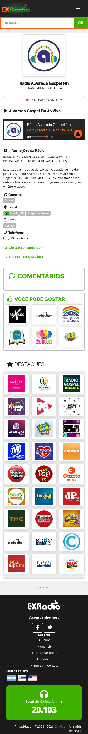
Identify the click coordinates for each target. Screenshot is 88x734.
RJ (22, 213)
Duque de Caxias (38, 213)
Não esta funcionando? (25, 248)
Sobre (46, 640)
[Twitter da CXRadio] (50, 628)
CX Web (59, 726)
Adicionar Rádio (46, 653)
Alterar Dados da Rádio (25, 257)
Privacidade (23, 726)
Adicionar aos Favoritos (46, 100)
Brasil (13, 213)
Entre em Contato (45, 665)
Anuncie (46, 646)
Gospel (9, 200)
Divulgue (46, 659)
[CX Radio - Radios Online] (44, 605)
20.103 (44, 710)
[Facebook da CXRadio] (37, 628)
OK (80, 23)
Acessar (10, 226)
